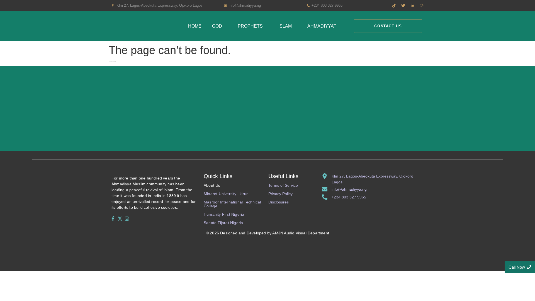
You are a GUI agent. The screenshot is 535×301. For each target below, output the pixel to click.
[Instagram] (127, 218)
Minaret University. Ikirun (226, 193)
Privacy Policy (280, 193)
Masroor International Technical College (232, 204)
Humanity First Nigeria (224, 214)
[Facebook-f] (113, 218)
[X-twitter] (120, 218)
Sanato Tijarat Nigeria (223, 222)
